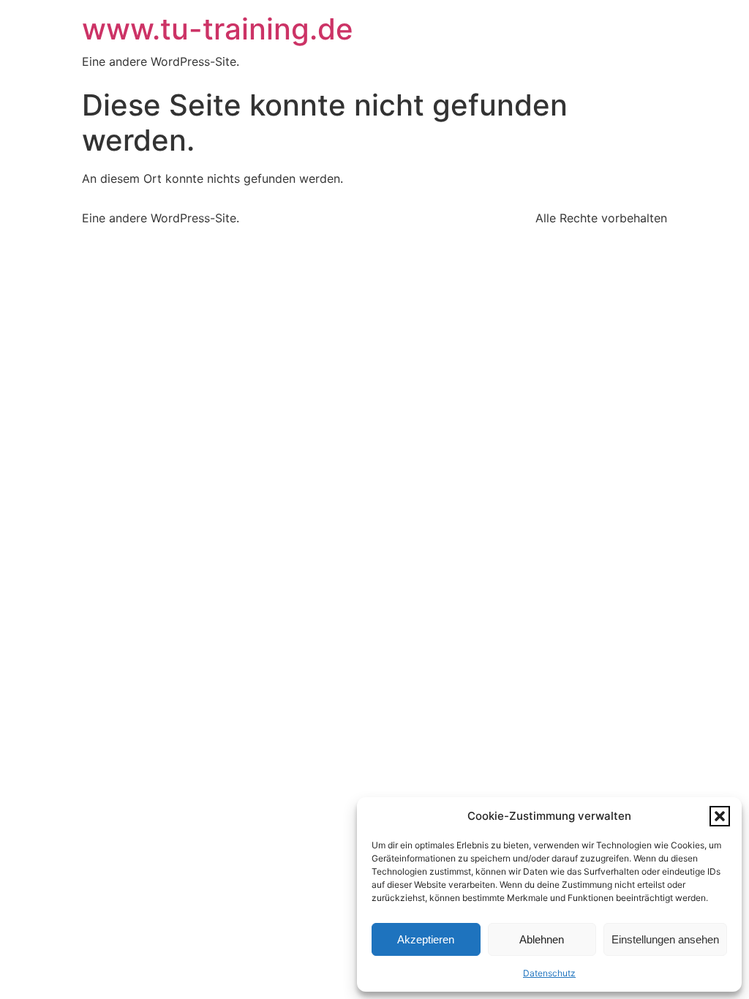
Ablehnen (541, 939)
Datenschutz (549, 973)
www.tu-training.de (217, 29)
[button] (719, 816)
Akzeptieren (425, 939)
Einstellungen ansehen (665, 939)
